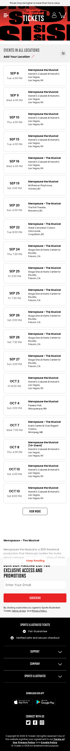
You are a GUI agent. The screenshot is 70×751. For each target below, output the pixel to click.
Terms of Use (19, 610)
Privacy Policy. (39, 610)
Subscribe (35, 598)
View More (35, 511)
